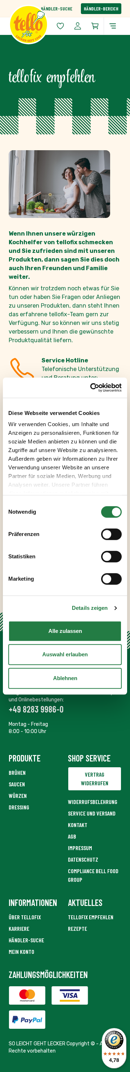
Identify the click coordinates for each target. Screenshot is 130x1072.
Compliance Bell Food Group (93, 875)
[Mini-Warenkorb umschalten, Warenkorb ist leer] (95, 26)
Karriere (19, 928)
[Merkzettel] (60, 26)
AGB (72, 836)
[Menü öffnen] (112, 26)
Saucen (17, 784)
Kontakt (77, 824)
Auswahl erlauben (65, 654)
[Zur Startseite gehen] (37, 24)
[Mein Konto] (77, 26)
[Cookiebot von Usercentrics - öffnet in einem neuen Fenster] (92, 387)
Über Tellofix (25, 917)
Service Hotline (65, 360)
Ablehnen (65, 678)
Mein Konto (21, 951)
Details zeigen (90, 608)
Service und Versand (92, 813)
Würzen (18, 795)
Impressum (80, 847)
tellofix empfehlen (90, 917)
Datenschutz (83, 859)
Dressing (19, 807)
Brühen (17, 772)
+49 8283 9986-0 (36, 709)
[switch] (111, 534)
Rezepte (77, 928)
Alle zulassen (65, 631)
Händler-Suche (56, 8)
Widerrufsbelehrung (92, 801)
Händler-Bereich (101, 8)
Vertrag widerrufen (94, 778)
